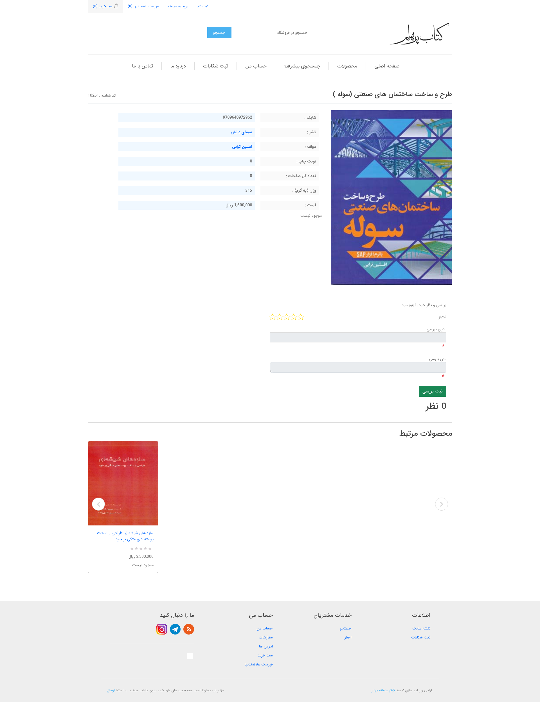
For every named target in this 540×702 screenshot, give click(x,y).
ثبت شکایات (215, 66)
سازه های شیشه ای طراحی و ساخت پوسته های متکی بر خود (125, 536)
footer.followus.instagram (161, 629)
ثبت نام (202, 6)
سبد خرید (265, 655)
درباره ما (178, 66)
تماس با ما (142, 66)
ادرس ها (266, 646)
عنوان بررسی (436, 329)
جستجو (346, 628)
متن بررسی (437, 359)
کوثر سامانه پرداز (383, 690)
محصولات (347, 66)
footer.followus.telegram (175, 629)
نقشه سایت (421, 628)
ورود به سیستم (178, 6)
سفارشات (266, 637)
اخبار (348, 637)
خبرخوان (188, 629)
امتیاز (442, 317)
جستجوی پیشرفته (302, 66)
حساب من (255, 66)
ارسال (111, 690)
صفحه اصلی (386, 66)
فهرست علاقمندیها (259, 664)
